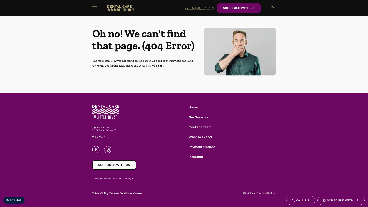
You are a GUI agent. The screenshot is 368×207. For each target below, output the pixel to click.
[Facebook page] (95, 149)
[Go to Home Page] (120, 8)
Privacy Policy (100, 193)
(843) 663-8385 (154, 65)
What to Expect (200, 137)
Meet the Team (200, 127)
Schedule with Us (239, 8)
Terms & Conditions (120, 193)
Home (193, 107)
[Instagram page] (107, 149)
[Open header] (95, 8)
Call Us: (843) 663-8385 (199, 8)
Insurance (196, 157)
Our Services (198, 117)
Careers (137, 193)
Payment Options (202, 147)
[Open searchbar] (272, 8)
